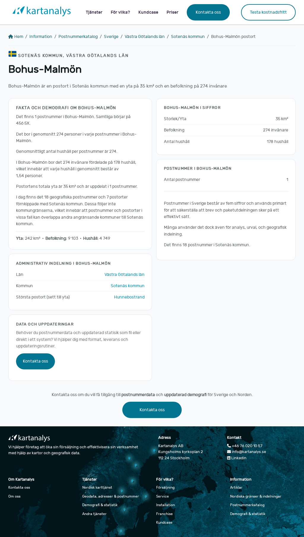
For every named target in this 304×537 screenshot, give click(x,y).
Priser (172, 12)
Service (162, 496)
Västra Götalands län (145, 36)
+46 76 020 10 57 (246, 446)
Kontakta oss (208, 12)
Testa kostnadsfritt (268, 12)
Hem (18, 36)
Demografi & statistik (100, 505)
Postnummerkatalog (78, 36)
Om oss (14, 496)
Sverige (111, 36)
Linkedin (238, 458)
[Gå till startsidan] (41, 12)
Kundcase (148, 12)
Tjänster (94, 12)
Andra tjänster (94, 514)
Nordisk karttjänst (97, 487)
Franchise (164, 514)
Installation (165, 505)
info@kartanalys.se (248, 452)
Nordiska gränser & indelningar (255, 496)
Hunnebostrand (129, 297)
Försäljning (165, 487)
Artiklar (236, 487)
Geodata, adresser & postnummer (110, 496)
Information (40, 36)
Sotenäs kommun (188, 36)
